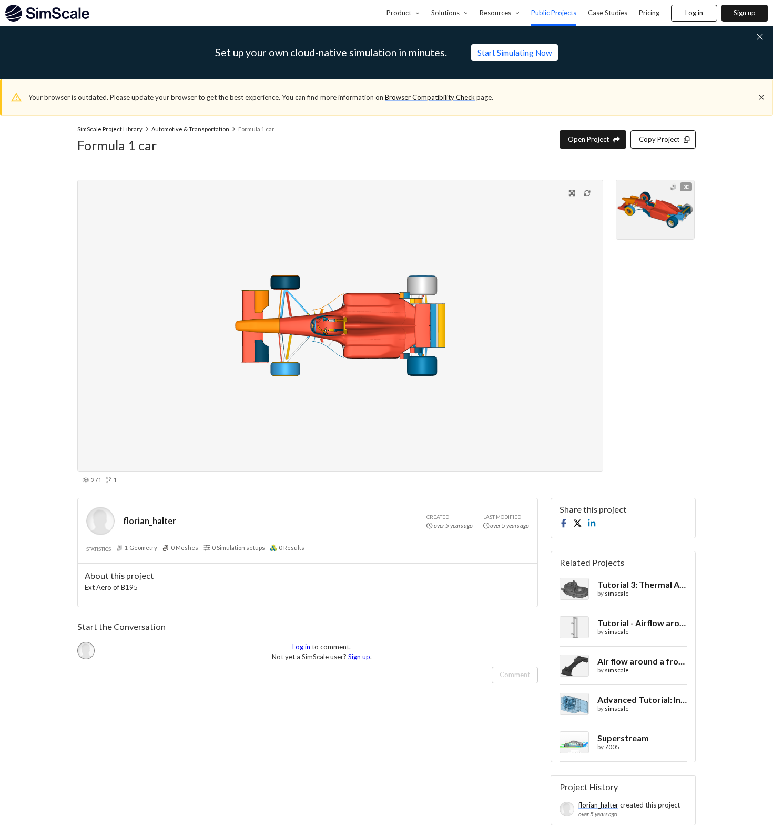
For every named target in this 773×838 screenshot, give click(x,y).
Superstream (623, 738)
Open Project (588, 139)
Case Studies (607, 12)
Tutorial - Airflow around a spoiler (642, 623)
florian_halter (149, 521)
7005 (612, 746)
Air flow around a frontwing (642, 661)
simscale (617, 593)
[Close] (761, 97)
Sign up (745, 12)
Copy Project (659, 139)
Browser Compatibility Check (430, 97)
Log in (694, 12)
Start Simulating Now (514, 52)
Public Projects (553, 12)
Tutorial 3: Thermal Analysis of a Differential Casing (642, 584)
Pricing (649, 12)
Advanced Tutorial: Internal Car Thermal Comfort (642, 699)
